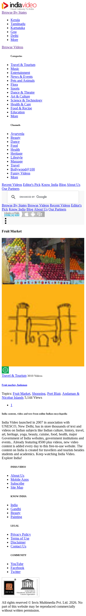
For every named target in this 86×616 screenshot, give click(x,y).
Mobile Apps (20, 479)
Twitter (16, 572)
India (14, 505)
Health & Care (21, 104)
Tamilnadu (18, 24)
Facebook (17, 568)
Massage (17, 161)
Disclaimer (18, 542)
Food (14, 145)
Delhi (14, 36)
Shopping (38, 393)
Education (18, 112)
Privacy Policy (21, 534)
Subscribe (17, 483)
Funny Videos (20, 173)
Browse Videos (12, 47)
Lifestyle (17, 157)
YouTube (17, 564)
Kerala (15, 20)
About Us (73, 185)
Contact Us (18, 546)
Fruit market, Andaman (14, 385)
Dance (15, 141)
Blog (62, 185)
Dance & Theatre (23, 92)
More (14, 40)
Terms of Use (20, 538)
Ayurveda (17, 134)
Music (15, 69)
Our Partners (10, 188)
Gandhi (16, 509)
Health (15, 149)
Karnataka (18, 28)
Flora (14, 84)
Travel (15, 165)
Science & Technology (26, 100)
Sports (15, 88)
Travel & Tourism (23, 65)
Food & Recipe (21, 108)
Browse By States (14, 12)
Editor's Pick (32, 185)
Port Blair (53, 393)
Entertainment (20, 72)
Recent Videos (12, 185)
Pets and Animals (23, 80)
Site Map (17, 487)
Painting (16, 517)
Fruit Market (21, 393)
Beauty (16, 138)
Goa (14, 32)
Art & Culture (20, 96)
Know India (49, 185)
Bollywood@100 (23, 169)
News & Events (22, 76)
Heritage (16, 153)
